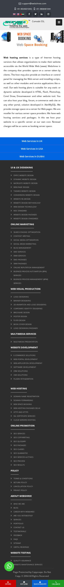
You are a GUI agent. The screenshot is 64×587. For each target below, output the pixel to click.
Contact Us (19, 527)
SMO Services (20, 251)
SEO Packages (20, 445)
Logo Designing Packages (26, 328)
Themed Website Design (25, 191)
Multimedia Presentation (26, 341)
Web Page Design (21, 187)
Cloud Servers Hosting (24, 420)
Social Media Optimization (26, 240)
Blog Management (22, 248)
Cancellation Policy (23, 486)
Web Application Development (28, 363)
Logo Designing (21, 296)
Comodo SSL (38, 21)
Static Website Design (24, 175)
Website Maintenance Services (28, 564)
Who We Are (19, 504)
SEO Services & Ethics (23, 457)
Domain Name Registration (26, 396)
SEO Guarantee (21, 453)
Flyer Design (19, 320)
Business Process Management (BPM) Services (31, 281)
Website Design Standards (26, 218)
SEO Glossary (20, 441)
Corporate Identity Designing (28, 308)
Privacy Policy (20, 490)
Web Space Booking (23, 404)
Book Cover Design (23, 324)
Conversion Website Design (27, 195)
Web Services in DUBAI (32, 156)
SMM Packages (20, 263)
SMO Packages (20, 259)
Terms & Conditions (23, 478)
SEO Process (19, 461)
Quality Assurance (22, 560)
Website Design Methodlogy (27, 203)
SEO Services (19, 433)
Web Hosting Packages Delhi (27, 408)
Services (17, 519)
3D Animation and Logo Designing (30, 304)
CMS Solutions (20, 375)
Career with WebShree (24, 511)
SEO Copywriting (22, 437)
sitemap (17, 543)
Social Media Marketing (25, 244)
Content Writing (22, 236)
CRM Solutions (21, 371)
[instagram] (48, 14)
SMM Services (20, 255)
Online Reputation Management (29, 267)
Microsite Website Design (26, 183)
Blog (16, 507)
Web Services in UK (32, 141)
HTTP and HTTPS (21, 412)
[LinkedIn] (41, 14)
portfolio (18, 523)
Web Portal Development (26, 359)
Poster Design (20, 316)
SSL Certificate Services (24, 416)
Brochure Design (22, 312)
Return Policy (20, 482)
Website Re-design (22, 199)
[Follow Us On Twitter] (35, 14)
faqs (16, 539)
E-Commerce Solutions (24, 355)
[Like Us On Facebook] (29, 14)
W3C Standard (20, 210)
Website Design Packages (25, 214)
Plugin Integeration (23, 379)
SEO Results (19, 465)
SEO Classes (19, 449)
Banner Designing (22, 300)
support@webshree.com (34, 3)
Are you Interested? (23, 515)
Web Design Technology (25, 206)
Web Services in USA (32, 148)
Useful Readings (21, 547)
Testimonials (20, 531)
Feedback (18, 535)
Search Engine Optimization (27, 232)
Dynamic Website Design (25, 179)
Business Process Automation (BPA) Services (30, 273)
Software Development (25, 367)
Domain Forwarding (23, 400)
